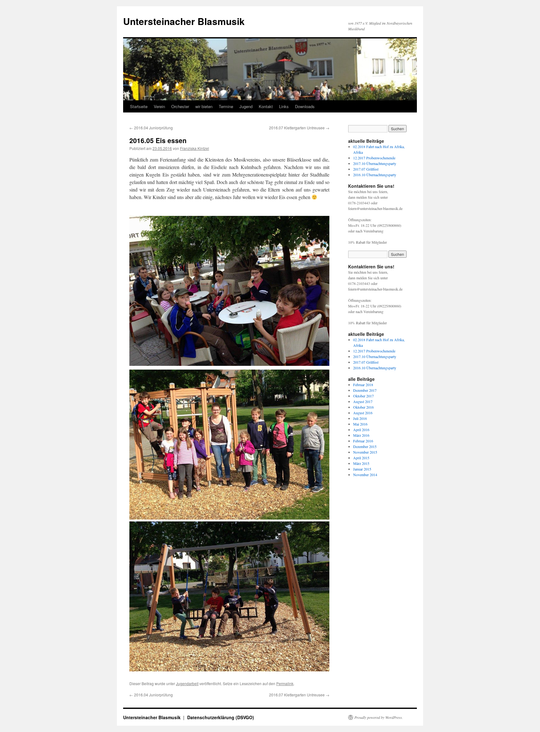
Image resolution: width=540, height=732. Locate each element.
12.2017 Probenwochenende (374, 157)
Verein (159, 106)
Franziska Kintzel (194, 148)
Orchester (180, 106)
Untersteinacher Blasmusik (184, 21)
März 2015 (361, 463)
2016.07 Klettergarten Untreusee (299, 127)
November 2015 (365, 452)
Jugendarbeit (187, 683)
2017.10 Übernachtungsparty (374, 163)
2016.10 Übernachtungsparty (374, 174)
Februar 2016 (363, 440)
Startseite (139, 106)
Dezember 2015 (365, 446)
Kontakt (266, 106)
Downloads (305, 106)
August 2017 (362, 401)
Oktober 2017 (363, 395)
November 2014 (365, 474)
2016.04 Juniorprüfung (151, 127)
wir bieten (203, 106)
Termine (226, 106)
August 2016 (362, 412)
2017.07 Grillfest (365, 169)
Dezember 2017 (365, 390)
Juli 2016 (360, 418)
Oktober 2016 (363, 407)
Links (284, 106)
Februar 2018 (363, 384)
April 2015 (361, 457)
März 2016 (361, 435)
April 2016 (361, 429)
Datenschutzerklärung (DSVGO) (220, 717)
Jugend (245, 106)
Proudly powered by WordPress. (378, 717)
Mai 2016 (360, 423)
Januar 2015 (362, 468)
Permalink (284, 683)
